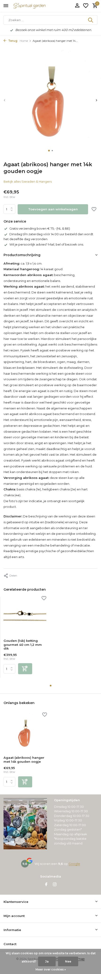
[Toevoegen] (25, 668)
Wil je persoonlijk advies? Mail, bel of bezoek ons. (46, 244)
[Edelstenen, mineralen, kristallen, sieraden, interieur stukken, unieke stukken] (36, 6)
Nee (68, 961)
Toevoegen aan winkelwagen (53, 209)
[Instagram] (55, 885)
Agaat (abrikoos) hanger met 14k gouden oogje (24, 759)
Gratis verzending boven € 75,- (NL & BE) (39, 228)
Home (24, 40)
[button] (49, 150)
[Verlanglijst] (85, 6)
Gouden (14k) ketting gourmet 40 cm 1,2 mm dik (23, 645)
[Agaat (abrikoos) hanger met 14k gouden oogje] (25, 732)
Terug (12, 40)
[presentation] (4, 100)
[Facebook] (46, 885)
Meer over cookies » (50, 969)
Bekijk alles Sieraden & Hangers (28, 181)
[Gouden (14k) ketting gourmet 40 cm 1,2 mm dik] (25, 616)
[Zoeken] (91, 20)
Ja (47, 961)
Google (74, 864)
